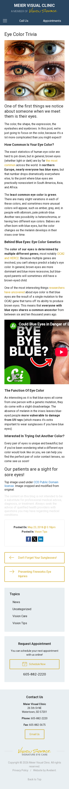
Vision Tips (41, 531)
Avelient (51, 770)
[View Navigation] (6, 21)
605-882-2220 (39, 718)
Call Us (23, 21)
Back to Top (34, 779)
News (16, 602)
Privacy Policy (20, 770)
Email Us (35, 734)
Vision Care (20, 616)
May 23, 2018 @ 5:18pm (42, 527)
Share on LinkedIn (40, 539)
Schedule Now (37, 664)
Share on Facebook (28, 539)
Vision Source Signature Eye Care (34, 751)
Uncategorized (22, 609)
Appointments (52, 21)
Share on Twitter (34, 539)
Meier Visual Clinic (39, 762)
